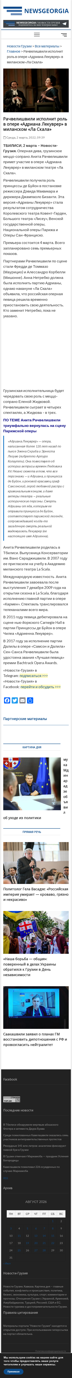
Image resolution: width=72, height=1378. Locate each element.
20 (35, 1243)
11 (19, 1235)
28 (44, 1250)
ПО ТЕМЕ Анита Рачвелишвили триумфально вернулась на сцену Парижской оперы (34, 425)
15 (52, 1235)
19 (27, 1243)
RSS (5, 1178)
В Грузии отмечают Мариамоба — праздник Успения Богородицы (36, 1158)
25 (19, 1250)
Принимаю (13, 1371)
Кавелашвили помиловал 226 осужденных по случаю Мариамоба (31, 1168)
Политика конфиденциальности (50, 1351)
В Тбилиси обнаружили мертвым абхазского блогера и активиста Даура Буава (30, 1126)
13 (35, 1235)
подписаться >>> (34, 676)
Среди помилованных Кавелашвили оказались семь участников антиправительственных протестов (35, 1137)
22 (52, 1243)
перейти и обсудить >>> (41, 687)
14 (44, 1235)
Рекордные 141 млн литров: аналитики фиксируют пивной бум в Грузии (34, 1147)
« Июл (7, 1263)
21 (44, 1243)
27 (35, 1250)
